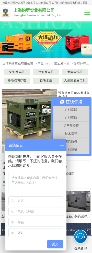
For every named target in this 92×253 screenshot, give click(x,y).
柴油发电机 (62, 63)
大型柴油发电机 (75, 80)
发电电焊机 (75, 72)
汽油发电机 (46, 72)
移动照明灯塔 (17, 80)
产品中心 (44, 63)
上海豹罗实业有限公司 (18, 63)
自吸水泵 (46, 80)
